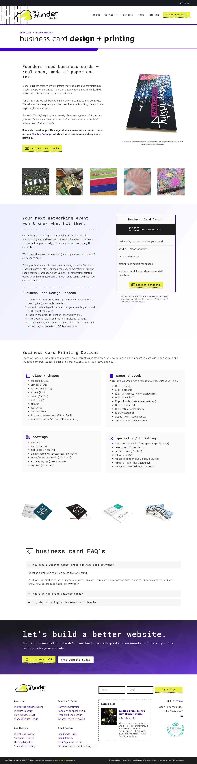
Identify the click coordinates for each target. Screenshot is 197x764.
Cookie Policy (137, 760)
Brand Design (44, 32)
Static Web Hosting (24, 746)
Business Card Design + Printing (74, 746)
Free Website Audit (24, 715)
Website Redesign (23, 711)
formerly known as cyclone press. (64, 760)
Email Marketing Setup (70, 715)
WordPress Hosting (24, 734)
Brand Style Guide (67, 734)
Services (25, 32)
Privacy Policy (126, 760)
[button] (103, 565)
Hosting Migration (23, 742)
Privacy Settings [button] (114, 760)
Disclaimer (161, 760)
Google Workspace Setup (72, 711)
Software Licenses (24, 738)
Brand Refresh (65, 738)
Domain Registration (68, 707)
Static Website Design (26, 719)
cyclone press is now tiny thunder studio (132, 712)
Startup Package (41, 134)
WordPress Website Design (29, 707)
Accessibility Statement (176, 760)
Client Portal (184, 3)
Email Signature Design (70, 742)
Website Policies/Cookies (71, 719)
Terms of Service (150, 760)
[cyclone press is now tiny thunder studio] (109, 716)
